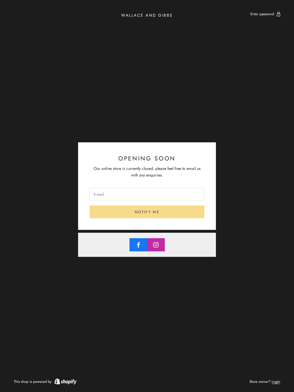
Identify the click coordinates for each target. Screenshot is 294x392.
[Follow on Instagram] (156, 244)
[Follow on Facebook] (138, 244)
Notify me (147, 212)
